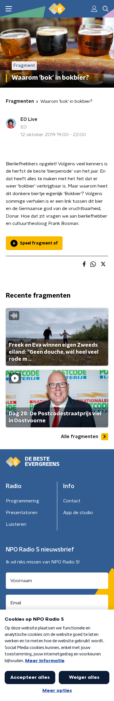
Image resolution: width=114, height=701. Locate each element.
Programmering (22, 501)
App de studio (78, 512)
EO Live (28, 119)
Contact (71, 501)
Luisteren (16, 524)
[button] (8, 9)
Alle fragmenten (79, 436)
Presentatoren (21, 512)
